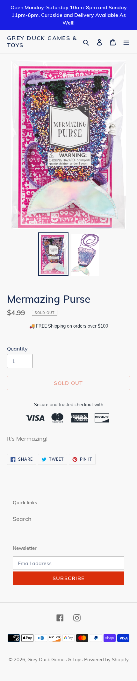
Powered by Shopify (106, 659)
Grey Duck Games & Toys (42, 41)
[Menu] (126, 41)
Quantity (17, 348)
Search (22, 518)
